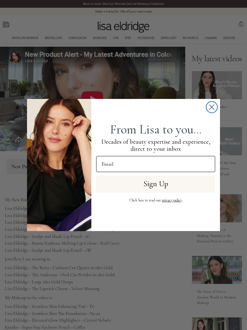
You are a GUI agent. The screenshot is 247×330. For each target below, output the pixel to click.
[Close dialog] (211, 107)
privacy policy (172, 200)
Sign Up (155, 184)
